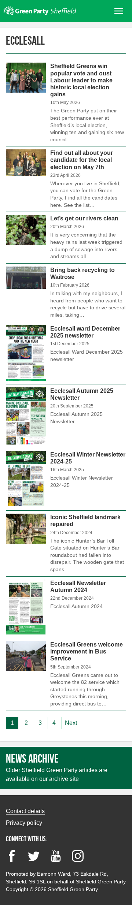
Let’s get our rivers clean (66, 237)
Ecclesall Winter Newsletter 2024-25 (66, 479)
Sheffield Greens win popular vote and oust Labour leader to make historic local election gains (66, 104)
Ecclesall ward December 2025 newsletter (66, 353)
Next (71, 723)
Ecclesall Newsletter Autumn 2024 (66, 607)
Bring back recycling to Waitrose (66, 293)
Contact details (25, 811)
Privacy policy (24, 823)
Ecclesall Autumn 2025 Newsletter (66, 416)
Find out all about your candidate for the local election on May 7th (66, 179)
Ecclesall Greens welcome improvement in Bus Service (66, 674)
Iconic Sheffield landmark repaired (66, 543)
